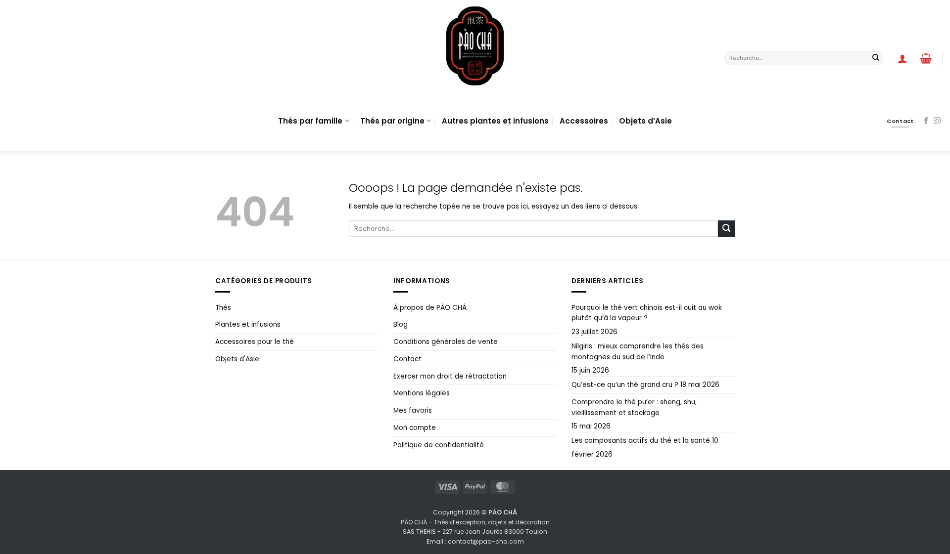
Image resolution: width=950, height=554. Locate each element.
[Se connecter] (902, 58)
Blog (400, 324)
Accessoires (584, 121)
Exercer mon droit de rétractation (450, 376)
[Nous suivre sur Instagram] (937, 121)
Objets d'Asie (237, 359)
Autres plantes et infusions (495, 121)
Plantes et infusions (248, 324)
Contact (407, 359)
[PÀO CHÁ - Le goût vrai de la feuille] (475, 45)
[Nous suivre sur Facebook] (926, 121)
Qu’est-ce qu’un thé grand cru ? (624, 384)
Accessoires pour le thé (254, 341)
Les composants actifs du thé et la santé (640, 440)
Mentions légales (421, 393)
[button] (926, 58)
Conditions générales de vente (445, 341)
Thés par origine (392, 121)
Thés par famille (310, 121)
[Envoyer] (875, 58)
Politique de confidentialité (438, 445)
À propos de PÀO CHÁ (430, 307)
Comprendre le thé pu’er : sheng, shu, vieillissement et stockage (634, 407)
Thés (223, 307)
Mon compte (414, 427)
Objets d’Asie (645, 121)
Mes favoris (412, 410)
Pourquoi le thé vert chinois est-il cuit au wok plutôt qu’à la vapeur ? (646, 313)
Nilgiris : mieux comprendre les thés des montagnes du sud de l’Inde (637, 351)
